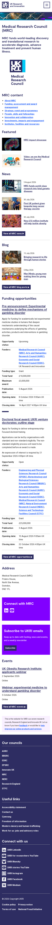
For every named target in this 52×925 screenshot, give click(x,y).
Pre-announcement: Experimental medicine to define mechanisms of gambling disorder (24, 309)
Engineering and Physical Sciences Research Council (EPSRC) (32, 473)
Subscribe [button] (10, 648)
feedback (23, 725)
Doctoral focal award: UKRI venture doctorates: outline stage (25, 420)
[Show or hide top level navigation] (47, 5)
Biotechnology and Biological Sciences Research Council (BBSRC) (33, 480)
